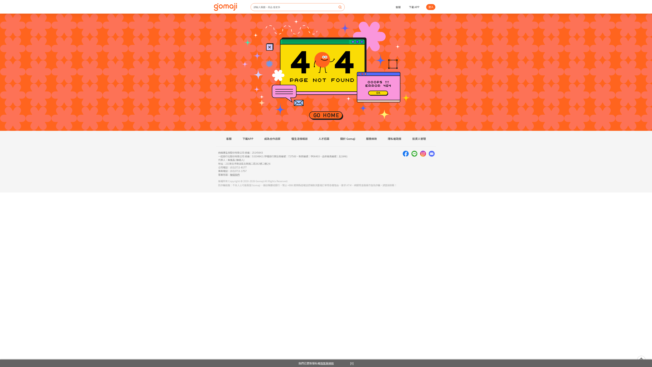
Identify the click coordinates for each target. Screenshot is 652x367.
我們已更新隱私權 (316, 363)
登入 (430, 7)
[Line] (414, 163)
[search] (340, 7)
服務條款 (371, 139)
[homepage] (225, 7)
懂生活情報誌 (299, 139)
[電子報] (432, 163)
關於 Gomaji (347, 139)
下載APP (247, 139)
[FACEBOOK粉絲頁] (406, 163)
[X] (352, 363)
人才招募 (324, 139)
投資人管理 (419, 139)
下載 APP (414, 7)
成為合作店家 (272, 139)
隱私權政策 (394, 139)
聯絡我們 (235, 174)
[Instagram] (423, 163)
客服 (398, 7)
